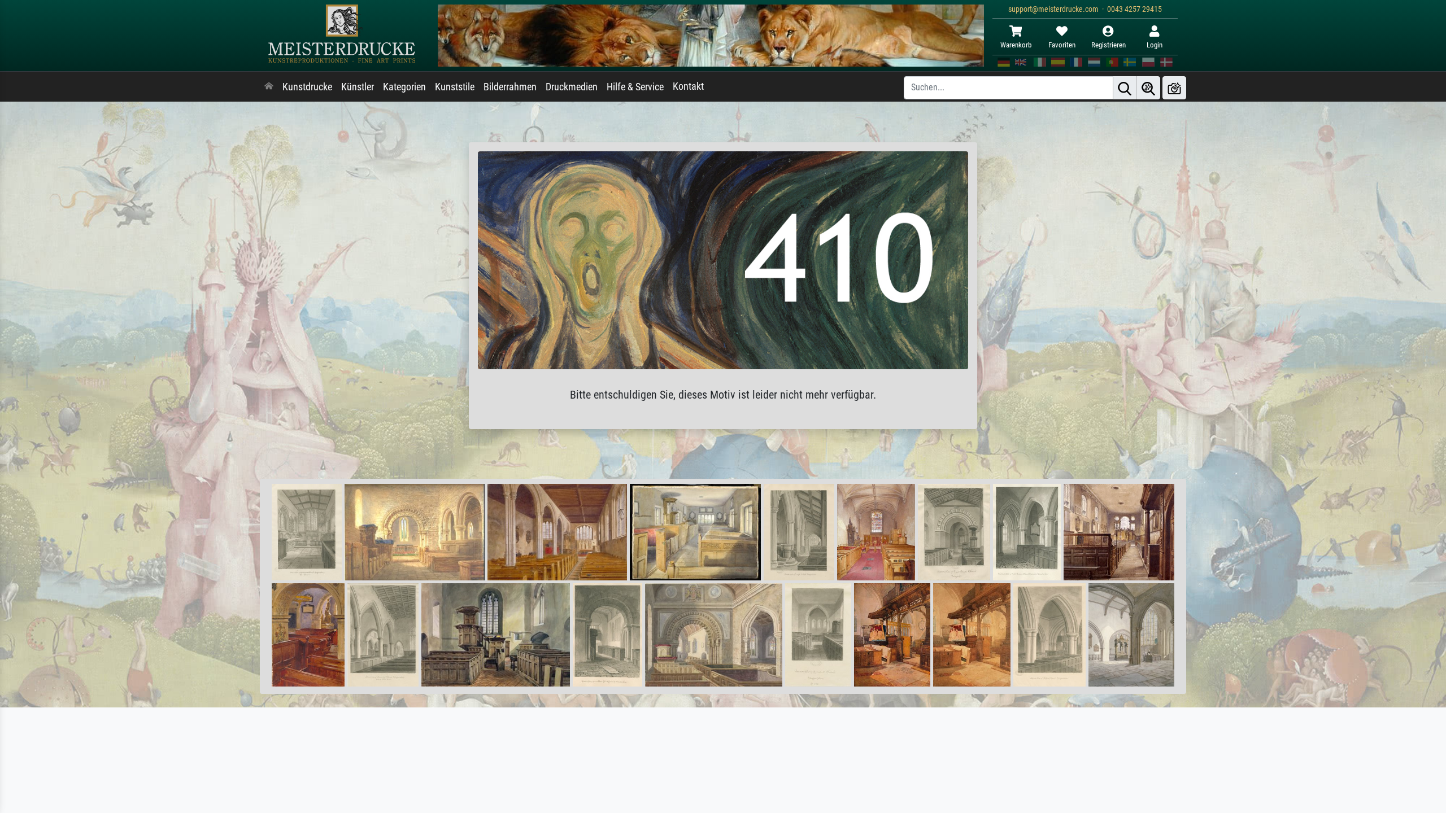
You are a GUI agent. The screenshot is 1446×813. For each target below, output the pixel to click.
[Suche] (1124, 87)
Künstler (357, 87)
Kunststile (454, 87)
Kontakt (688, 86)
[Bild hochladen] (1174, 87)
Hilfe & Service (635, 87)
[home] (269, 87)
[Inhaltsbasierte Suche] (1148, 87)
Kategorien (404, 87)
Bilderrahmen (510, 87)
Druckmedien (572, 87)
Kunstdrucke (307, 87)
